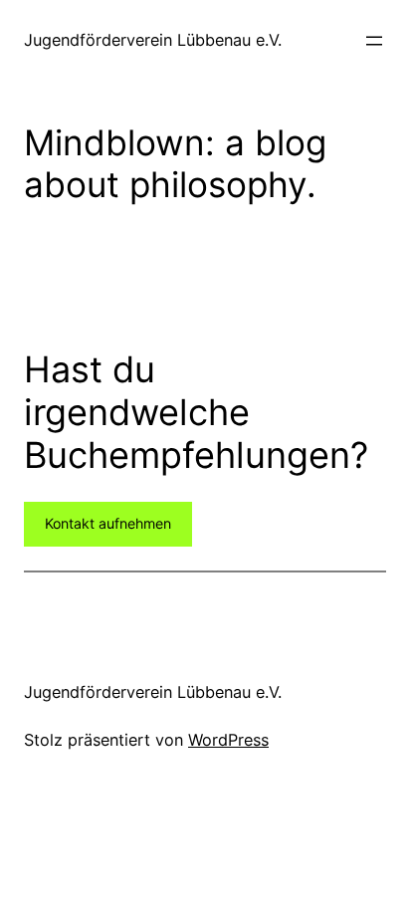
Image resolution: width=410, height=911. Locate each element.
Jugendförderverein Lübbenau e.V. (153, 40)
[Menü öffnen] (374, 41)
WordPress (228, 740)
